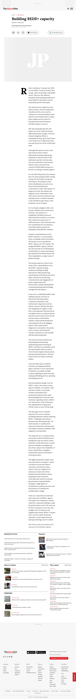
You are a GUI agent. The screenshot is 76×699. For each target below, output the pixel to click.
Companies (17, 670)
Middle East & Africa (31, 672)
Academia (40, 676)
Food (51, 680)
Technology (52, 672)
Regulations (17, 672)
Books (51, 682)
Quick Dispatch (64, 667)
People (51, 674)
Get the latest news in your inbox (58, 651)
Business (17, 664)
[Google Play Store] (41, 652)
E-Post (62, 676)
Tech (16, 668)
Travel (62, 680)
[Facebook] (7, 656)
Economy (17, 667)
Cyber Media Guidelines (18, 691)
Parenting (52, 678)
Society (4, 670)
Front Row (64, 664)
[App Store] (31, 652)
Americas (28, 668)
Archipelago (6, 672)
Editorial (40, 667)
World (28, 664)
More (62, 673)
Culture (52, 664)
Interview (40, 678)
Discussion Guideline (66, 691)
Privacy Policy (54, 691)
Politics (5, 667)
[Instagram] (6, 656)
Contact (29, 691)
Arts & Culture (53, 670)
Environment (53, 684)
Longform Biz (64, 668)
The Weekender (64, 670)
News (13, 15)
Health (51, 676)
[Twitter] (9, 656)
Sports (62, 682)
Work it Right (53, 686)
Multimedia (64, 678)
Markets (17, 674)
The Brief (40, 674)
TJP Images (63, 684)
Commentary (41, 668)
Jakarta (4, 668)
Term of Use (38, 693)
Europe (28, 670)
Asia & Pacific (29, 667)
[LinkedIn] (3, 656)
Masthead (7, 691)
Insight (39, 670)
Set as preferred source (57, 32)
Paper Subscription (44, 691)
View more (45, 565)
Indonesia (20, 15)
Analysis (40, 672)
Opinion (40, 664)
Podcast (40, 680)
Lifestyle (52, 667)
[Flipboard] (11, 656)
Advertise (35, 691)
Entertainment (53, 668)
